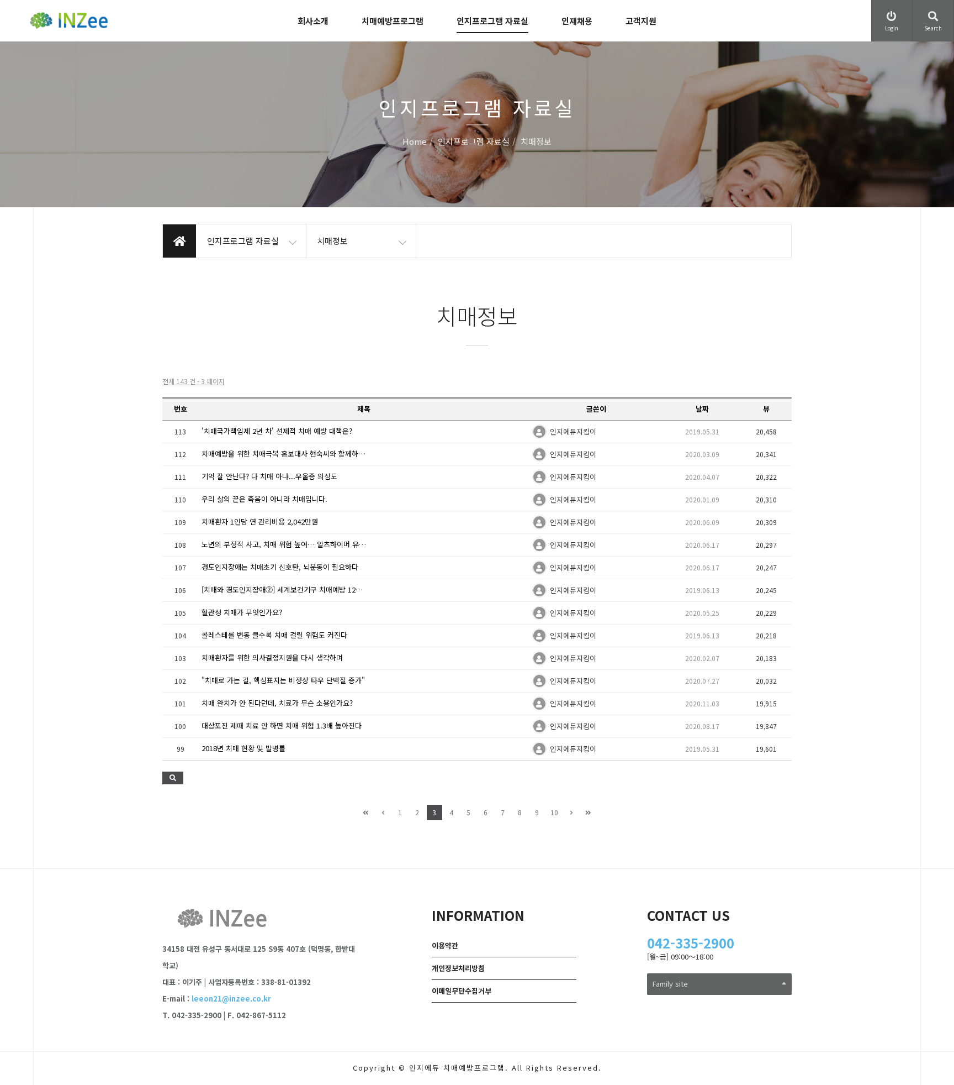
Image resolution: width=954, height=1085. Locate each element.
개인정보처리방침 (458, 968)
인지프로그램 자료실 (492, 21)
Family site (670, 983)
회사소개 (313, 21)
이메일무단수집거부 (461, 991)
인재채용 (576, 21)
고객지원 (641, 21)
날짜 (702, 408)
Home (414, 142)
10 (554, 812)
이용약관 (445, 945)
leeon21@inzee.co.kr (231, 998)
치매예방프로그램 (392, 21)
